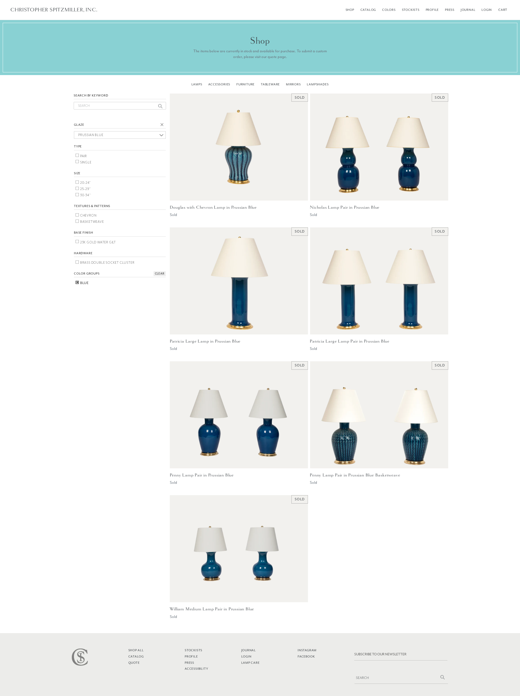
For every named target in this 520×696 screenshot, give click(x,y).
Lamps (196, 84)
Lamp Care (250, 663)
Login (487, 10)
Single (85, 162)
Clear (163, 125)
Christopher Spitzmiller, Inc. (53, 10)
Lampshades (318, 84)
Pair (83, 156)
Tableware (270, 84)
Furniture (245, 84)
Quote (134, 663)
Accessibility (196, 669)
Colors (389, 10)
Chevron (87, 215)
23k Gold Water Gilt (97, 242)
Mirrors (293, 84)
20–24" (85, 183)
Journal (468, 10)
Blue (84, 283)
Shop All (136, 650)
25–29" (85, 189)
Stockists (411, 10)
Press (449, 10)
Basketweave (91, 222)
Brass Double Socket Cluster (106, 262)
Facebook (306, 656)
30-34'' (85, 195)
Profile (432, 10)
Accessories (219, 84)
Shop (350, 10)
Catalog (368, 10)
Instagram (307, 650)
